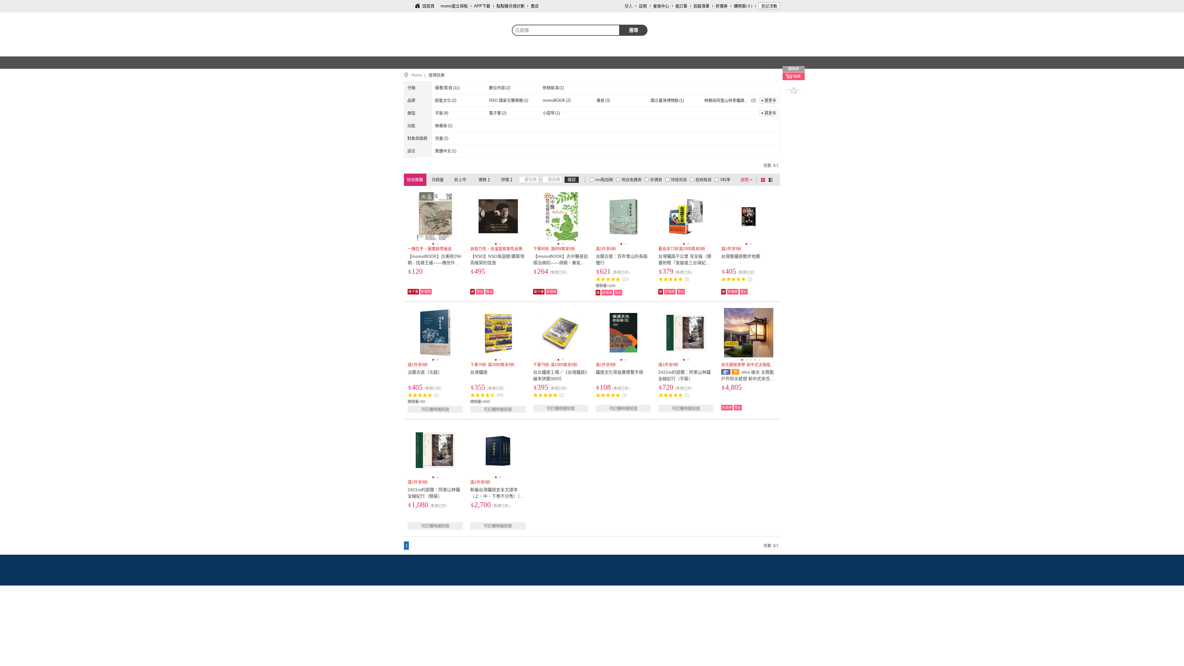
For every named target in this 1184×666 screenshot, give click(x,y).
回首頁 (428, 6)
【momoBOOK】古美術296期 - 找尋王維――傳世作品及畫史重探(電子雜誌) (434, 263)
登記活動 (769, 6)
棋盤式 (764, 180)
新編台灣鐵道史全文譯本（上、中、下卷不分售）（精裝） (497, 496)
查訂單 (681, 6)
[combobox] (565, 30)
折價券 (722, 6)
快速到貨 (679, 179)
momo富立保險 (454, 6)
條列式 (772, 180)
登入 (629, 6)
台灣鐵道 (478, 372)
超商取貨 (704, 179)
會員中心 (661, 6)
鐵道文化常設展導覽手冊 (619, 372)
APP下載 (482, 6)
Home (416, 75)
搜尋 (633, 30)
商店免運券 (632, 179)
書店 (535, 6)
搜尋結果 (436, 75)
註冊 (643, 6)
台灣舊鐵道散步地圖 (740, 256)
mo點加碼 (604, 179)
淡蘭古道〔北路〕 (425, 372)
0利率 (725, 179)
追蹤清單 (701, 6)
